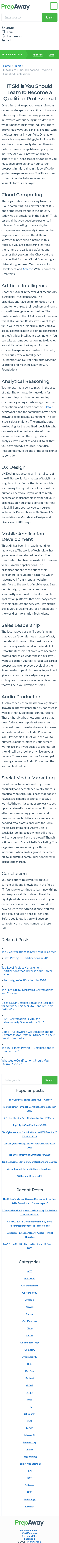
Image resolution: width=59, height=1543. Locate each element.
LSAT (29, 1420)
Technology (30, 1499)
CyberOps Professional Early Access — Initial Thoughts (30, 1234)
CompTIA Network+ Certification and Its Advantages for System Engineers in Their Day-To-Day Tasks (28, 1035)
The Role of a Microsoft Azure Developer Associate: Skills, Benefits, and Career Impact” (29, 1201)
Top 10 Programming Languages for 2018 (30, 1154)
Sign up (9, 27)
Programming (30, 1456)
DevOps (29, 1371)
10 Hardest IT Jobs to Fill (29, 1176)
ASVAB (29, 1306)
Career (29, 1314)
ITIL (30, 1406)
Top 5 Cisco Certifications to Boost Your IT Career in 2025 (29, 1245)
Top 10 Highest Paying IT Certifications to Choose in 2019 (28, 1049)
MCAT (29, 1428)
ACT (29, 1271)
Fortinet (29, 1378)
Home (7, 65)
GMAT (29, 1385)
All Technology (29, 1292)
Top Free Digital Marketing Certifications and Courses (27, 991)
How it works (13, 36)
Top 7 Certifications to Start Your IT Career (29, 951)
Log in (9, 32)
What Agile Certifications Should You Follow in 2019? (25, 1062)
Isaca (29, 1399)
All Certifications (29, 1285)
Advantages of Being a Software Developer (29, 1168)
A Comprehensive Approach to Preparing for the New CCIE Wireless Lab (29, 1212)
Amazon (28, 269)
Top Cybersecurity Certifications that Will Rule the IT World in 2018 (29, 1134)
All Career (29, 1278)
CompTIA (29, 1349)
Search (49, 17)
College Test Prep (29, 1342)
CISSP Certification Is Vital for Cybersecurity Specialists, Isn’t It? (23, 1020)
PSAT (30, 1470)
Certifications (29, 1321)
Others (29, 1449)
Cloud (29, 1335)
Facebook (29, 1538)
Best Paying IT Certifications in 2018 (27, 958)
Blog (18, 65)
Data (48, 407)
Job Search (29, 1413)
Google (29, 1392)
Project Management (30, 1463)
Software (29, 1485)
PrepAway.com (33, 1541)
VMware (29, 1506)
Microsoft (38, 54)
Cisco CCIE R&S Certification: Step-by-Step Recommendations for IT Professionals (29, 1223)
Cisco (51, 54)
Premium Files (29, 1536)
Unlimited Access (29, 1530)
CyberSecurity (29, 1356)
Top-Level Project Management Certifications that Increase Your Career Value (27, 971)
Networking (29, 1442)
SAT (29, 1477)
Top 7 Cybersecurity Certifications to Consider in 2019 (29, 1145)
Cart (8, 40)
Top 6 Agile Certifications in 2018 (25, 980)
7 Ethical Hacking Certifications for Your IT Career (30, 1117)
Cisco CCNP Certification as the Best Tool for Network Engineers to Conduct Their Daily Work (28, 1006)
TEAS (30, 1492)
